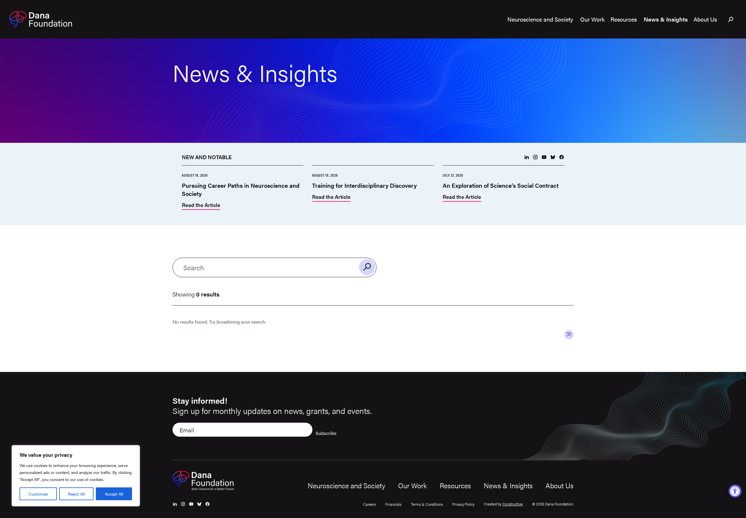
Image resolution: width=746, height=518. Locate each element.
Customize (38, 494)
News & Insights (508, 485)
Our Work (412, 485)
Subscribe (326, 433)
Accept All (114, 494)
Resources (455, 485)
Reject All (76, 494)
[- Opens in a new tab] (526, 157)
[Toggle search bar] (731, 20)
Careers (369, 504)
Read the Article (201, 205)
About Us (559, 485)
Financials (393, 504)
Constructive (512, 504)
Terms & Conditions (427, 504)
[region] (76, 475)
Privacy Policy (463, 504)
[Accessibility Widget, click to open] (735, 491)
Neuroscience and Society (346, 485)
